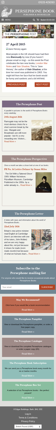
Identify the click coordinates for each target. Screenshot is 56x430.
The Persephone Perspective (29, 159)
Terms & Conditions (28, 417)
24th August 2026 (13, 116)
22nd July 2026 (11, 226)
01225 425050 (46, 2)
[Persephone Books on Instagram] (2, 3)
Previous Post (16, 84)
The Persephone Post (29, 104)
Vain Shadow (23, 66)
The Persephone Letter (29, 214)
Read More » (10, 141)
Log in (28, 414)
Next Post (42, 84)
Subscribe (47, 287)
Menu (8, 20)
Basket (47, 20)
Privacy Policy (28, 421)
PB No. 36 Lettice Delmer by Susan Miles (25, 169)
